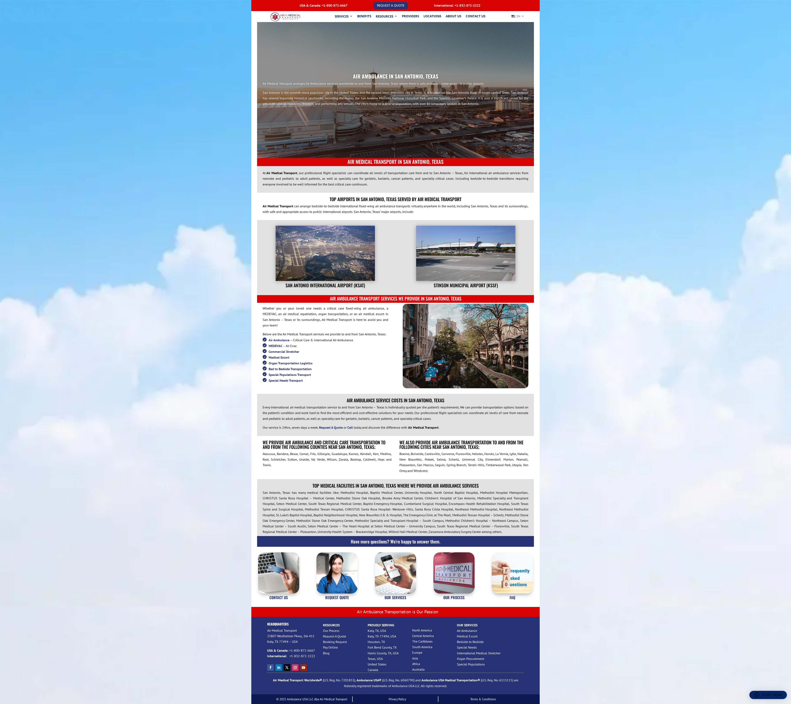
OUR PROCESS (454, 597)
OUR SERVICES (395, 597)
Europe (417, 652)
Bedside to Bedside (470, 642)
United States (377, 664)
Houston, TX (376, 642)
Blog (326, 653)
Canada (373, 670)
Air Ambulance (279, 340)
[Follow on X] (287, 667)
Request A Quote (334, 636)
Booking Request (335, 642)
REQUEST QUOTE (337, 597)
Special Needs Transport (286, 380)
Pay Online (330, 647)
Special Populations (471, 664)
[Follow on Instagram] (295, 667)
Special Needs (467, 647)
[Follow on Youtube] (303, 667)
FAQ (512, 597)
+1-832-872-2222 (467, 5)
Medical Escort (279, 357)
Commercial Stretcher (284, 352)
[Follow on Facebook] (270, 667)
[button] (768, 695)
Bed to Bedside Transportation (290, 369)
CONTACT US (278, 597)
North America (422, 630)
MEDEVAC (275, 346)
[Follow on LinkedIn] (278, 667)
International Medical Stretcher (479, 653)
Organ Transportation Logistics (290, 363)
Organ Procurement (470, 659)
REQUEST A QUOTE (390, 5)
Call (350, 427)
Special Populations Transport (290, 375)
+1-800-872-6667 (335, 5)
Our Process (331, 631)
